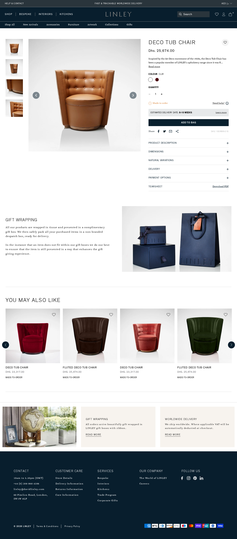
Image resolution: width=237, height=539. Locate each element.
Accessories (53, 24)
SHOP (8, 14)
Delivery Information (69, 483)
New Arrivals (30, 24)
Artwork (92, 24)
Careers (144, 483)
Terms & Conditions (47, 526)
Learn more (221, 112)
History (45, 17)
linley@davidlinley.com (29, 489)
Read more (154, 66)
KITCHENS (66, 14)
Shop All (10, 24)
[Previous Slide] (36, 95)
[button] (225, 42)
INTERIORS (46, 14)
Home (8, 17)
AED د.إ (225, 3)
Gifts (129, 24)
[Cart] (230, 14)
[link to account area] (223, 14)
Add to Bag (188, 122)
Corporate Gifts (108, 500)
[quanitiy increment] (161, 94)
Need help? (219, 103)
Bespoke (103, 478)
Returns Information (69, 489)
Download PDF (221, 186)
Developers (26, 17)
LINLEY (27, 526)
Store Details (64, 478)
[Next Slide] (133, 95)
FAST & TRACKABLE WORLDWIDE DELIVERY (118, 3)
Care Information (67, 495)
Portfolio (64, 17)
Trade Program (107, 495)
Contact (81, 17)
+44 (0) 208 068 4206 (26, 483)
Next (231, 344)
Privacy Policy (72, 526)
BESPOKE (25, 14)
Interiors (103, 483)
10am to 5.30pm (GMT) (28, 478)
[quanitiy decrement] (150, 94)
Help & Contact (14, 3)
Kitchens (103, 489)
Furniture (73, 24)
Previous (5, 344)
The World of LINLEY (153, 478)
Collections (111, 24)
